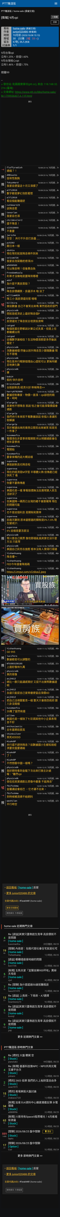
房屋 (22, 887)
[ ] (15, 941)
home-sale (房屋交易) (24, 11)
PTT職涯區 (6, 11)
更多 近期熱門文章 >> (30, 1036)
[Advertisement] (30, 133)
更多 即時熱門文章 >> (30, 1155)
